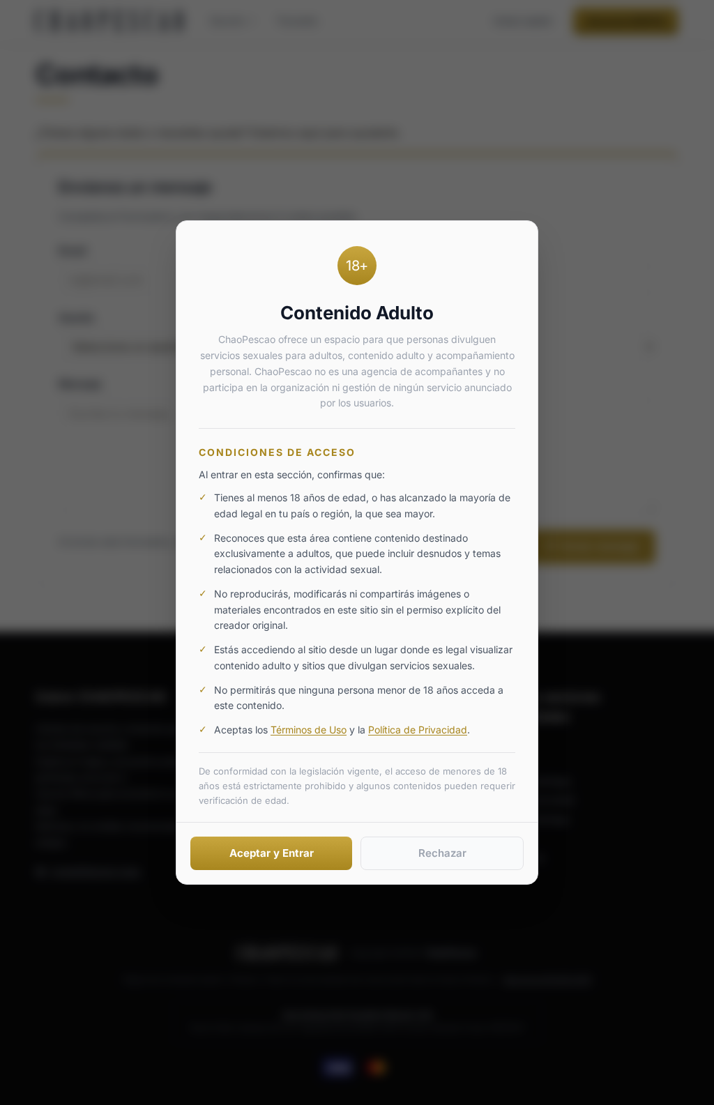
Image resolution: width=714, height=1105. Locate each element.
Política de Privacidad (417, 730)
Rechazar (442, 853)
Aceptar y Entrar (271, 853)
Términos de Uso (309, 730)
